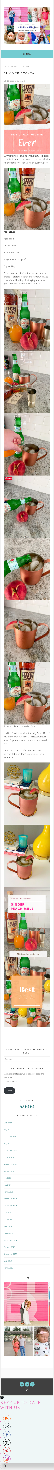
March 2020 (8, 1192)
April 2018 (8, 1261)
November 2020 (10, 1150)
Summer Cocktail (20, 73)
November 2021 (10, 1136)
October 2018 (9, 1247)
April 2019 (8, 1226)
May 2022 (7, 1129)
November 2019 (10, 1205)
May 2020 (7, 1185)
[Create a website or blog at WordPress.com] (27, 1391)
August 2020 (9, 1171)
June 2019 (8, 1219)
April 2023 (8, 1122)
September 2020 (10, 1164)
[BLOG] (22, 1384)
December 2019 (10, 1198)
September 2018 (10, 1254)
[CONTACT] (27, 1384)
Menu (28, 54)
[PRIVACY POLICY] (32, 1384)
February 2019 (9, 1233)
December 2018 (10, 1240)
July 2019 (7, 1212)
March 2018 (8, 1267)
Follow (9, 1090)
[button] (26, 1304)
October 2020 (9, 1157)
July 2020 (7, 1178)
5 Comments (20, 81)
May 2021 (7, 1143)
